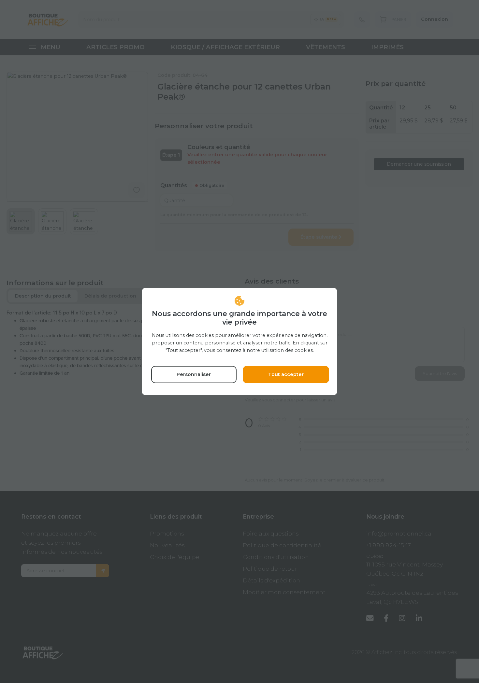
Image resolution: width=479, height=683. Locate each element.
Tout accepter (286, 374)
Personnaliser (194, 374)
